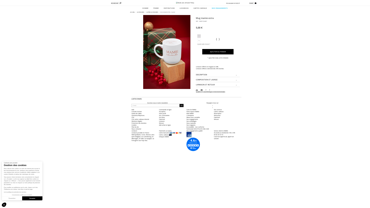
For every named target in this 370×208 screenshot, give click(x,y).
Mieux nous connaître (193, 117)
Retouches (217, 115)
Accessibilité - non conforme (195, 127)
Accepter (32, 198)
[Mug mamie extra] (166, 52)
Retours (161, 123)
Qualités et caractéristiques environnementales (210, 92)
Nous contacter (136, 129)
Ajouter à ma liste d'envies (218, 58)
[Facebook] (212, 106)
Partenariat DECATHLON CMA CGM (197, 129)
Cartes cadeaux (219, 111)
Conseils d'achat (137, 111)
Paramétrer (12, 198)
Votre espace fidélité (192, 111)
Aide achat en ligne (165, 125)
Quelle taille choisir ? (203, 44)
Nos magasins (190, 125)
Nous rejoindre (191, 123)
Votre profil (162, 113)
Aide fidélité (190, 113)
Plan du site (135, 127)
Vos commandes (164, 115)
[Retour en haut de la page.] (363, 205)
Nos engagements (192, 119)
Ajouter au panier (218, 52)
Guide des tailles (137, 113)
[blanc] (199, 36)
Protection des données (139, 123)
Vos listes (162, 117)
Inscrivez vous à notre (157, 103)
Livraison (162, 121)
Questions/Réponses (138, 115)
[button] (218, 75)
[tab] (218, 75)
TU (199, 40)
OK (181, 105)
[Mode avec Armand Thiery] (185, 2)
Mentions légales (137, 121)
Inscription (162, 111)
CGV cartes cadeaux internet (140, 119)
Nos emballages (191, 121)
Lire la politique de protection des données (15, 192)
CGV (133, 117)
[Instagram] (212, 108)
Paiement (162, 119)
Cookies (134, 125)
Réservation (217, 113)
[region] (166, 52)
